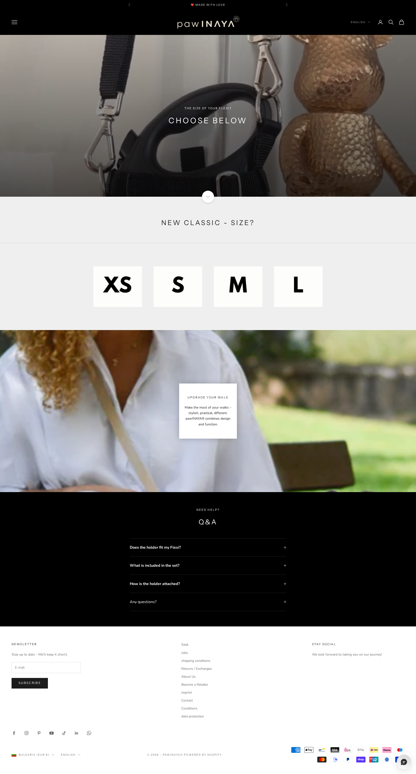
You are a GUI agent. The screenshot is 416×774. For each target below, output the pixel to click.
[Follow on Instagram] (26, 733)
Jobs (184, 652)
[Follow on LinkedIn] (76, 733)
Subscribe (30, 683)
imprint (186, 692)
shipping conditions (195, 660)
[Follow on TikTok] (64, 733)
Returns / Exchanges (196, 668)
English (358, 22)
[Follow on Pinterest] (39, 733)
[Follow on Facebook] (14, 733)
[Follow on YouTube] (51, 733)
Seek (184, 644)
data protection (192, 716)
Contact (187, 700)
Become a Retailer (194, 684)
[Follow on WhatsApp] (89, 733)
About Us (188, 676)
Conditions (189, 708)
